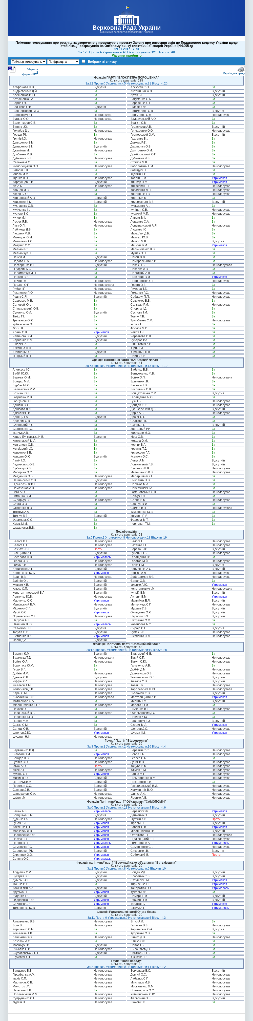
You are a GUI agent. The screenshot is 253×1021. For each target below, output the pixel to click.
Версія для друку (234, 73)
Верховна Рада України (126, 27)
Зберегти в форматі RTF (30, 72)
